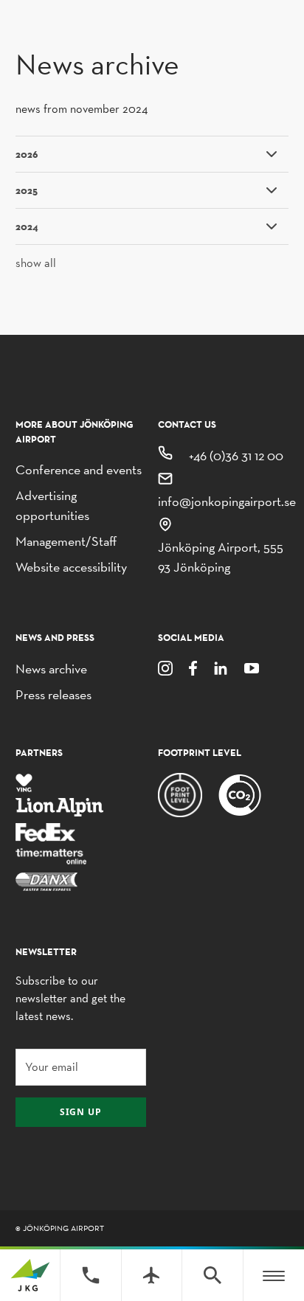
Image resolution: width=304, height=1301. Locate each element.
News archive (51, 668)
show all (35, 263)
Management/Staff (66, 540)
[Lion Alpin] (59, 806)
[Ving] (24, 781)
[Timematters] (51, 856)
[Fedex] (45, 831)
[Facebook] (192, 667)
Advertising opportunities (52, 505)
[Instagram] (165, 667)
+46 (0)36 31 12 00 (236, 455)
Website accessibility (71, 566)
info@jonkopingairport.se (227, 501)
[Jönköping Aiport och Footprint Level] (239, 794)
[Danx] (46, 880)
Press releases (53, 694)
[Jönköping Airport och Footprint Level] (180, 794)
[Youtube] (251, 667)
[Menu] (273, 1275)
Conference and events (78, 469)
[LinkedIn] (220, 667)
